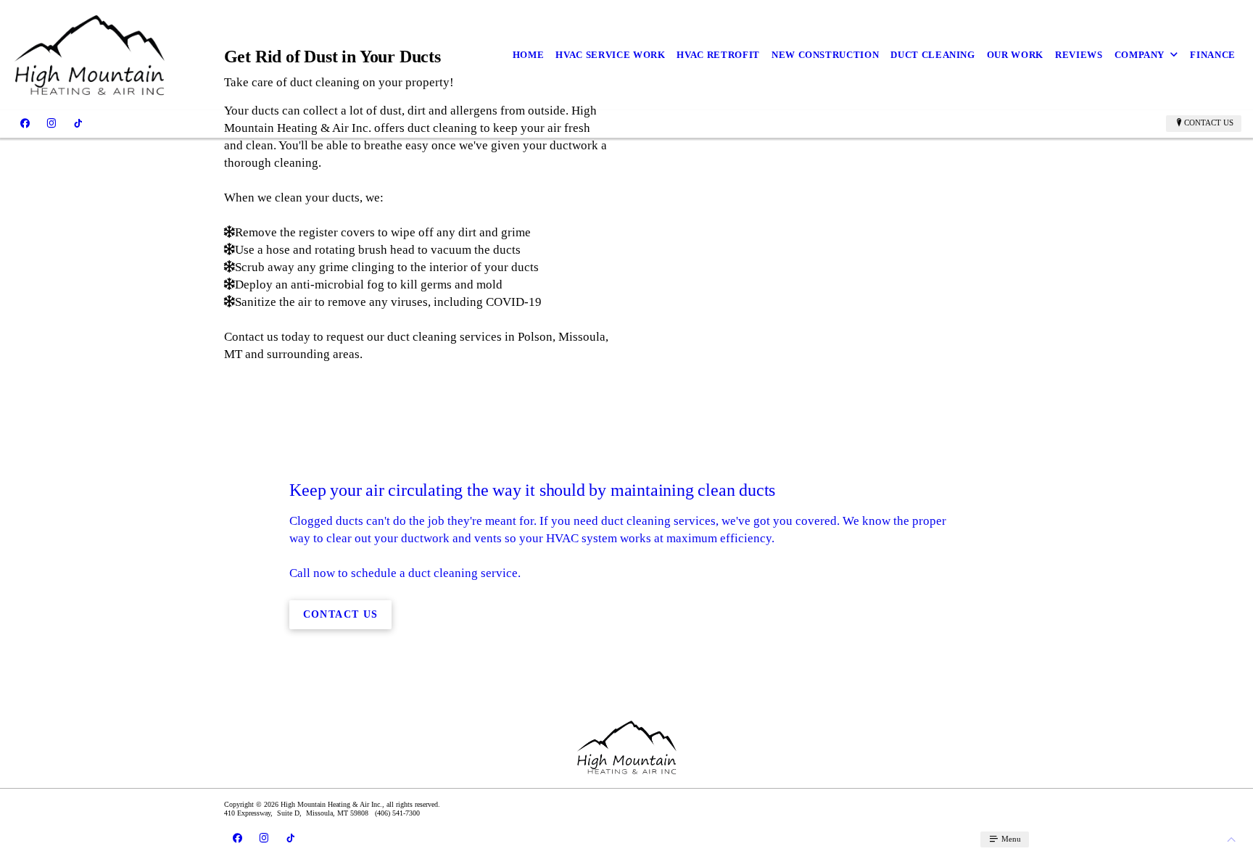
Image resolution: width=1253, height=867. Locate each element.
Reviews (1079, 54)
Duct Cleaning (932, 54)
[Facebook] (25, 123)
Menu (1010, 838)
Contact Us (1208, 122)
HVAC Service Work (610, 54)
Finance (1213, 54)
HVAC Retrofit (718, 54)
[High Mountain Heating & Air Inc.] (89, 55)
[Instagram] (51, 123)
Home (529, 54)
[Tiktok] (78, 123)
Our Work (1015, 54)
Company (1140, 54)
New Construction (825, 54)
